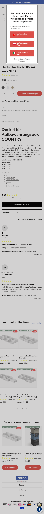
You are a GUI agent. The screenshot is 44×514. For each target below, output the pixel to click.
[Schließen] (35, 7)
